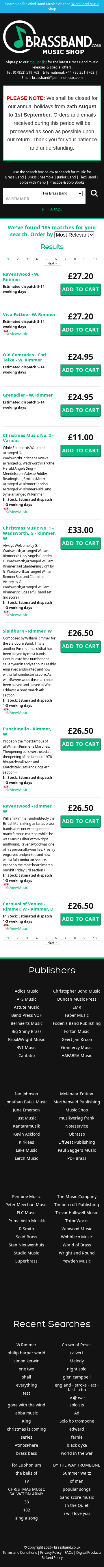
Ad (76, 1413)
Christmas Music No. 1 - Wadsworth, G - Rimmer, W (29, 533)
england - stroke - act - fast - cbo (77, 1387)
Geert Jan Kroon (77, 1039)
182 (26, 1510)
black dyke (77, 1445)
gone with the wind (26, 1405)
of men (76, 1481)
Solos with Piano (33, 182)
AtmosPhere (26, 1445)
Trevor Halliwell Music (76, 1212)
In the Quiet (76, 1505)
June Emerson (26, 1110)
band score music (77, 1497)
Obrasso (77, 1134)
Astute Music (26, 1007)
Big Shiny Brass (27, 1031)
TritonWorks (76, 1220)
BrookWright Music (26, 1039)
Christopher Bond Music (76, 991)
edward (76, 1429)
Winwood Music (77, 1228)
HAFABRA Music (77, 1055)
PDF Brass (76, 1158)
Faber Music (77, 1015)
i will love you (77, 1513)
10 (94, 259)
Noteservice (76, 1126)
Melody (77, 1361)
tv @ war (76, 1397)
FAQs (69, 1552)
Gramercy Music (76, 1047)
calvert (76, 1352)
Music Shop (77, 1110)
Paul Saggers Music (77, 1150)
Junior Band (66, 177)
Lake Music (26, 1150)
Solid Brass (26, 1236)
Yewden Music (77, 1261)
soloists (77, 1405)
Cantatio (26, 1055)
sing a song (26, 1518)
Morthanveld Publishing (76, 1102)
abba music (26, 1413)
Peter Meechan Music (26, 1204)
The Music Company (76, 1196)
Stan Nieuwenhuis (26, 1245)
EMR (77, 1007)
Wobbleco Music (77, 1236)
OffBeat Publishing (76, 1142)
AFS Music (26, 999)
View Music (19, 334)
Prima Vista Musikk (26, 1220)
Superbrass (26, 1261)
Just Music (26, 1118)
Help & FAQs (52, 209)
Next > (52, 263)
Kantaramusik (26, 1126)
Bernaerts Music (26, 1023)
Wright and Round (77, 1253)
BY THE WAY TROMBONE (76, 1465)
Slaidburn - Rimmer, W (27, 631)
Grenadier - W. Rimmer (28, 395)
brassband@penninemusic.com (57, 77)
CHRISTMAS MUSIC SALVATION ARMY (26, 1491)
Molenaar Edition (76, 1093)
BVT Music (26, 1047)
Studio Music (26, 1253)
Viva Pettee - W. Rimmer (29, 314)
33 (26, 1502)
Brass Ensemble (40, 177)
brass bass (26, 1453)
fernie (77, 1437)
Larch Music (26, 1158)
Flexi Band (87, 177)
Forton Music (76, 1031)
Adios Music (26, 991)
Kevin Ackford (26, 1134)
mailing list (38, 62)
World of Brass (77, 1245)
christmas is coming (26, 1429)
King (26, 1421)
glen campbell (77, 1377)
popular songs (77, 1489)
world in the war (77, 1453)
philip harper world (26, 1352)
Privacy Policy (51, 1552)
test (26, 1393)
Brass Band (14, 177)
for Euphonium (26, 1465)
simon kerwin (27, 1361)
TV (26, 1481)
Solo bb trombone (77, 1421)
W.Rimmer (26, 1344)
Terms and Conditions (20, 1552)
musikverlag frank (76, 1118)
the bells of (26, 1473)
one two (26, 1369)
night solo (76, 1369)
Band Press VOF (26, 1015)
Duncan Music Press (76, 999)
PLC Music (26, 1212)
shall (26, 1377)
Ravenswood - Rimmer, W (28, 808)
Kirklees (26, 1142)
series (26, 1437)
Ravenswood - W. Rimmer (21, 276)
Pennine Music (26, 1196)
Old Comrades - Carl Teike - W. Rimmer (25, 357)
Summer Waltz (77, 1473)
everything (26, 1385)
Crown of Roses (77, 1344)
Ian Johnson (26, 1093)
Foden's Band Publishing (77, 1023)
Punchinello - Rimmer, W (27, 731)
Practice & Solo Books (66, 182)
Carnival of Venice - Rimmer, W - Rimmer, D (28, 906)
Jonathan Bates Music (26, 1102)
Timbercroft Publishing (76, 1204)
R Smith (26, 1228)
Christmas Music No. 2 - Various (28, 437)
